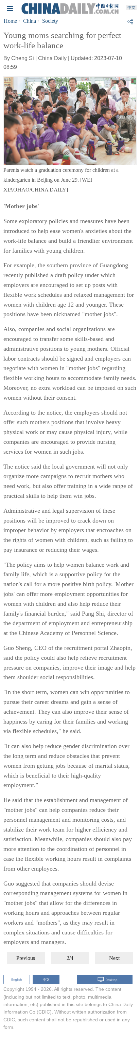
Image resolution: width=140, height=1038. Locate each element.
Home (10, 21)
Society (50, 21)
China (29, 21)
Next (114, 958)
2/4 (70, 958)
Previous (25, 958)
